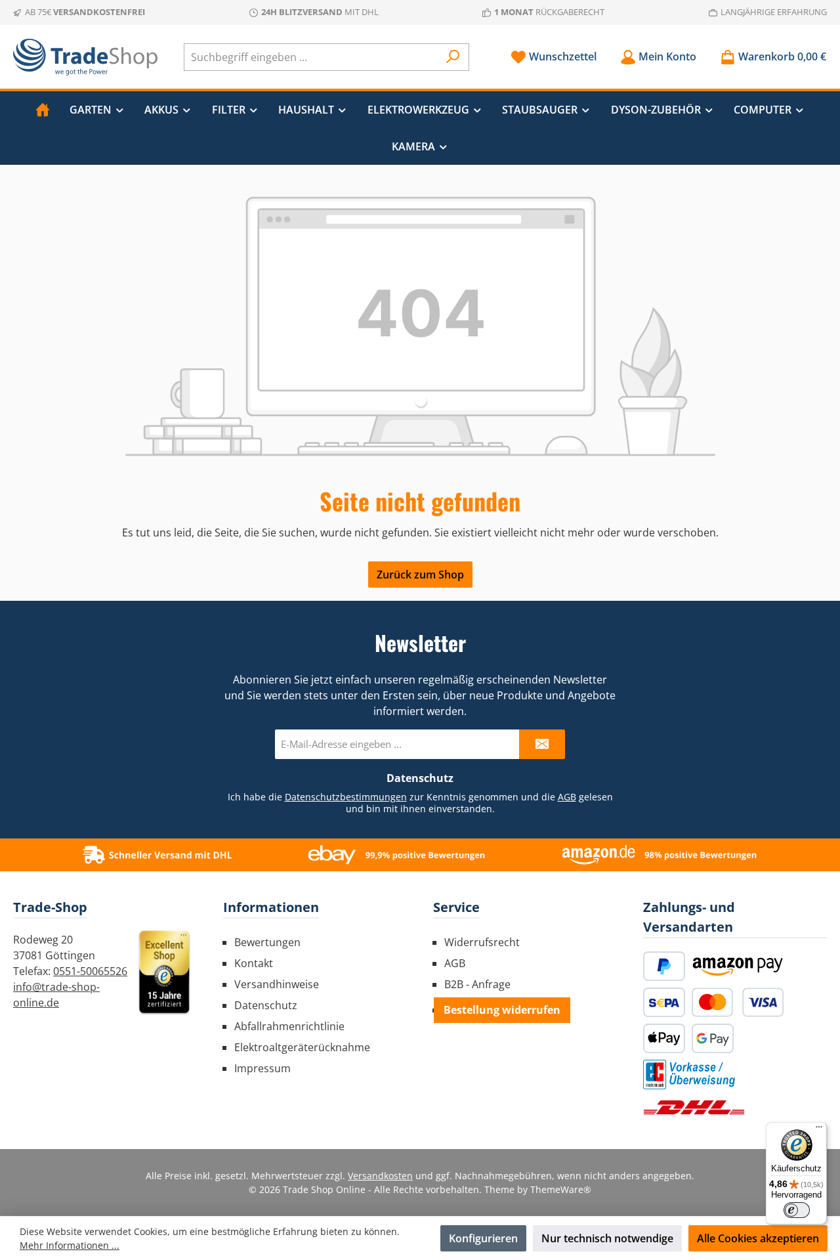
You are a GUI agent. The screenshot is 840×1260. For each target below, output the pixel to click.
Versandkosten (380, 1175)
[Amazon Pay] (738, 966)
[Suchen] (453, 57)
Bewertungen (267, 942)
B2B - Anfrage (477, 984)
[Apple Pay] (664, 1038)
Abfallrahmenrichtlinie (289, 1026)
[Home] (43, 109)
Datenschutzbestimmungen (346, 797)
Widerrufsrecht (482, 942)
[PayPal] (664, 966)
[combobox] (311, 57)
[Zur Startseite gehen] (85, 57)
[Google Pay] (713, 1038)
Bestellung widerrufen (502, 1010)
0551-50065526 (90, 971)
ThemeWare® (560, 1189)
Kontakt (253, 963)
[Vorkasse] (689, 1074)
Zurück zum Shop (420, 574)
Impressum (262, 1068)
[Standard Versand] (694, 1107)
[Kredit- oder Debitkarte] (738, 1002)
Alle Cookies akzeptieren (758, 1238)
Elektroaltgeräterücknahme (302, 1047)
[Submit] (542, 744)
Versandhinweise (276, 984)
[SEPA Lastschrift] (664, 1002)
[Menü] (819, 1130)
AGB (567, 797)
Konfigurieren (483, 1238)
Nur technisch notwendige (607, 1238)
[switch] (797, 1210)
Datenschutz (265, 1005)
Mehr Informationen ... (69, 1245)
